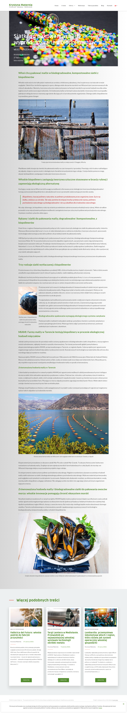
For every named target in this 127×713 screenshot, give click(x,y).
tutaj (100, 708)
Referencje (81, 5)
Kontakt (109, 5)
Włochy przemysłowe (25, 49)
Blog (102, 5)
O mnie (63, 5)
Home (56, 5)
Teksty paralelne (93, 5)
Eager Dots (115, 700)
